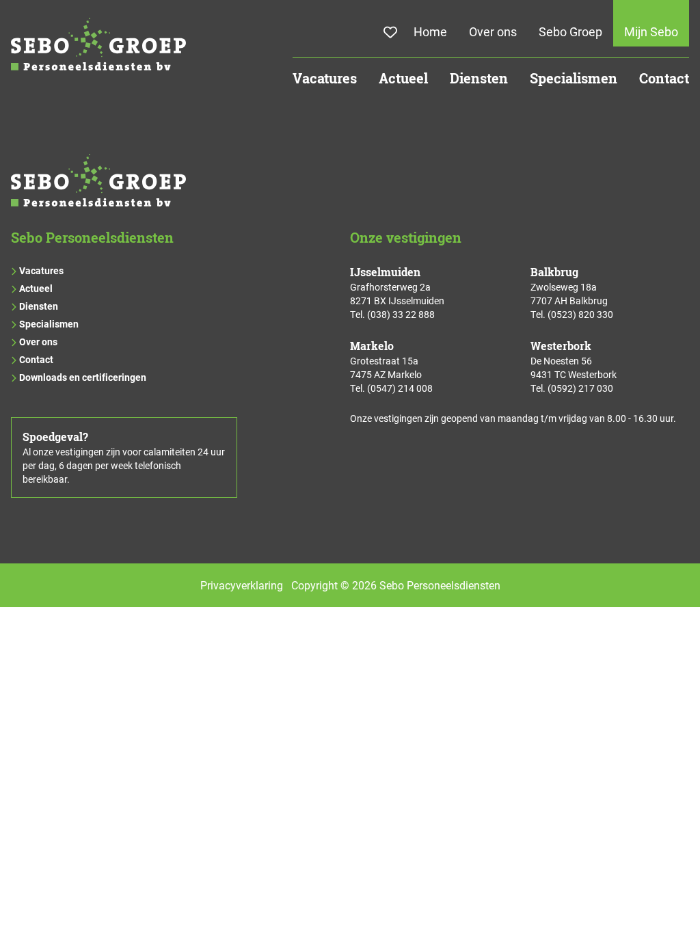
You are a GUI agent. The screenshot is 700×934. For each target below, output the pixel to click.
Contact (664, 78)
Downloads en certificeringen (82, 377)
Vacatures (325, 78)
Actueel (403, 78)
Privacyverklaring (241, 585)
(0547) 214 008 (400, 388)
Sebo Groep (570, 31)
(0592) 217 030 (580, 388)
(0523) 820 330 (580, 314)
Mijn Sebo (651, 31)
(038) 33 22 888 (401, 314)
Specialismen (573, 78)
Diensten (479, 78)
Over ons (493, 31)
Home (430, 31)
